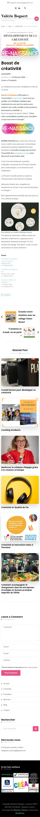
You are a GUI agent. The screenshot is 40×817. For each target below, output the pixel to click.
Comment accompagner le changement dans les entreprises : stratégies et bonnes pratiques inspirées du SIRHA (18, 589)
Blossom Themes (21, 810)
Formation (7, 694)
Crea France (17, 98)
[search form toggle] (25, 8)
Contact (6, 710)
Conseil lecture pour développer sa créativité (18, 391)
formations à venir (22, 153)
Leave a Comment (8, 80)
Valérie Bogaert (14, 16)
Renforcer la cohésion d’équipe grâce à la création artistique (19, 468)
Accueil (6, 684)
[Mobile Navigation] (36, 18)
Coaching (7, 689)
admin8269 (5, 74)
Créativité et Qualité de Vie (15, 507)
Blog (5, 705)
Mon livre (7, 699)
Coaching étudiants (10, 430)
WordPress (19, 813)
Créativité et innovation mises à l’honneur (17, 546)
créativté (7, 295)
